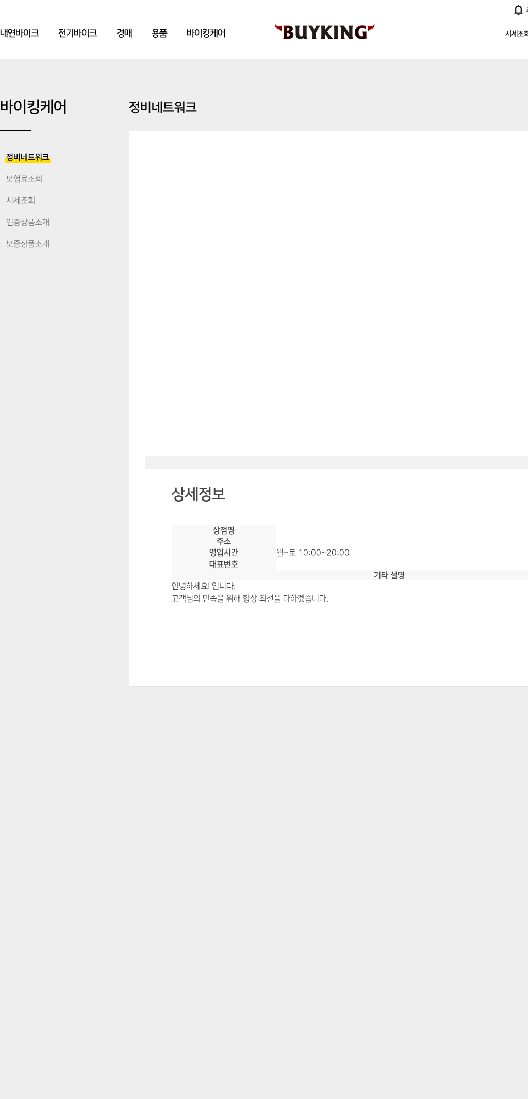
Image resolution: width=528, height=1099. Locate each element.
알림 (518, 9)
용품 (159, 33)
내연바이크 (19, 33)
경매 (124, 33)
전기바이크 (77, 33)
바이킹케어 (206, 33)
